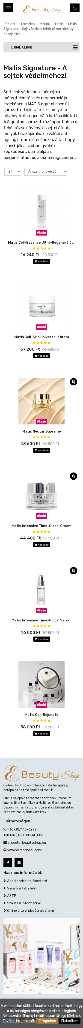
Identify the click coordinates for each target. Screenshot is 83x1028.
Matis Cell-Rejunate (41, 715)
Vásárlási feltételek (22, 888)
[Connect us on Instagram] (19, 862)
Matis (59, 24)
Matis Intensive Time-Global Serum (41, 620)
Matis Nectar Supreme (41, 431)
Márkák (45, 24)
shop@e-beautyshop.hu (27, 843)
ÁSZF (11, 896)
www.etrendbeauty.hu (24, 850)
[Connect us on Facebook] (7, 862)
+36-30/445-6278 (22, 829)
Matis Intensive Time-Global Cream (41, 526)
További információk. (19, 1021)
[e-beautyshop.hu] (42, 9)
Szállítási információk (24, 903)
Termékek (27, 24)
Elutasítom (69, 1021)
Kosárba (43, 261)
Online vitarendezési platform (30, 910)
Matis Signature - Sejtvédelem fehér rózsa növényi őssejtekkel (40, 29)
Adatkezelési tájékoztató (27, 881)
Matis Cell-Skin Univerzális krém (41, 337)
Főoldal (9, 24)
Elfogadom (47, 1021)
